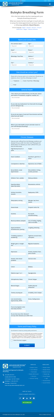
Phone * (30, 50)
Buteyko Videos (46, 367)
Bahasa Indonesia (33, 29)
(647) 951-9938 (12, 377)
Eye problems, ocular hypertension (16, 170)
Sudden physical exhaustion (32, 286)
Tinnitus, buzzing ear (16, 292)
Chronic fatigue (32, 279)
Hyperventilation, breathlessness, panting (17, 228)
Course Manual (33, 369)
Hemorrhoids (14, 207)
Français (39, 27)
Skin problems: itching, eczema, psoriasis (34, 170)
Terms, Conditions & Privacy (45, 414)
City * (12, 62)
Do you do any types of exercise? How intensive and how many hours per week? (26, 115)
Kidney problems (32, 178)
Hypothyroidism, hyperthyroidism (15, 185)
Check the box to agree (19, 340)
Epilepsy (30, 266)
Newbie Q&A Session (34, 374)
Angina (30, 149)
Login (46, 378)
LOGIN (45, 0)
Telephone (16, 81)
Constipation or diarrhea (17, 164)
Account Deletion (46, 382)
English (24, 27)
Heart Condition (15, 157)
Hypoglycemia (32, 273)
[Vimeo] (30, 398)
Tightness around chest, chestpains (35, 236)
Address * (31, 56)
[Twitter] (23, 398)
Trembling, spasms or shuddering (17, 236)
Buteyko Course (33, 367)
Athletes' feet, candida (17, 178)
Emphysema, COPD (33, 192)
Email (14, 85)
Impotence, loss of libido (34, 164)
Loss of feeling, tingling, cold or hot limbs (34, 221)
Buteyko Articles (46, 369)
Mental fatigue (15, 285)
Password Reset (46, 380)
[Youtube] (26, 398)
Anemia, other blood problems (16, 259)
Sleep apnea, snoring (16, 200)
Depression (14, 251)
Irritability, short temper (35, 292)
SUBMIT (27, 345)
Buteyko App (46, 374)
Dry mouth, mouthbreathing (32, 214)
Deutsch (34, 27)
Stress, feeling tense (34, 299)
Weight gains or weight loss (17, 244)
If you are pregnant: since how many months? (18, 307)
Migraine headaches (33, 243)
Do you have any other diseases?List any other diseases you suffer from (21, 314)
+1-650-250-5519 (14, 381)
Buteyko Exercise (46, 372)
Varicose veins (32, 258)
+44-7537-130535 (15, 379)
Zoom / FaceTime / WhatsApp (31, 81)
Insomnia (13, 213)
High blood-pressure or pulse (17, 149)
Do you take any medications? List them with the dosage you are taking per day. (26, 104)
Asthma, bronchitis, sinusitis (16, 193)
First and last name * (16, 43)
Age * (29, 43)
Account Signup (46, 376)
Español (28, 27)
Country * (31, 62)
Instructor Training (34, 378)
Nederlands (19, 29)
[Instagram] (33, 398)
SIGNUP (49, 0)
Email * (13, 50)
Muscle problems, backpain (18, 220)
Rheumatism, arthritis (34, 184)
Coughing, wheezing (33, 227)
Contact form (13, 383)
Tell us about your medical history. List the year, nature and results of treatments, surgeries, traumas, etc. (26, 94)
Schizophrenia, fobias (17, 279)
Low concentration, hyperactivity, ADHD (16, 299)
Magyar (25, 29)
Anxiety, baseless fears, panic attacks (34, 252)
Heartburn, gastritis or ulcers (34, 157)
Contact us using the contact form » (27, 394)
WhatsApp (7, 383)
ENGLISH (23, 0)
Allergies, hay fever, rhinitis (33, 201)
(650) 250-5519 (10, 374)
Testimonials (34, 372)
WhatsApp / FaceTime (17, 56)
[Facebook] (20, 398)
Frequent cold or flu (33, 207)
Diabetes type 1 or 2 (16, 273)
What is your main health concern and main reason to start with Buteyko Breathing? (25, 125)
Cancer (13, 266)
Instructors (33, 376)
